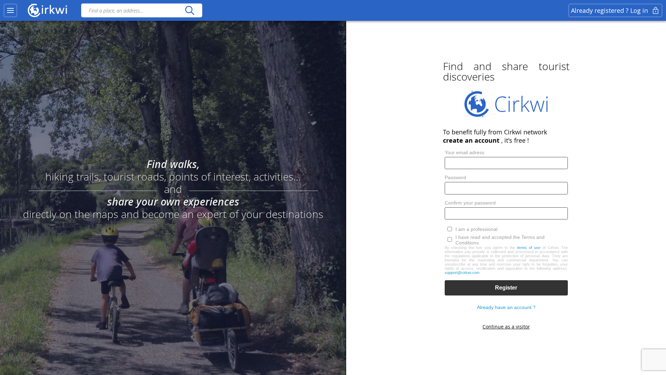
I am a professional (476, 229)
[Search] (189, 10)
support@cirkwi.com (462, 272)
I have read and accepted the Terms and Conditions (500, 239)
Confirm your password (470, 203)
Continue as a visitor (506, 326)
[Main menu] (10, 10)
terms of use (528, 247)
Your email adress (464, 152)
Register (506, 288)
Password (455, 177)
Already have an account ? (506, 307)
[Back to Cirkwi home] (47, 10)
